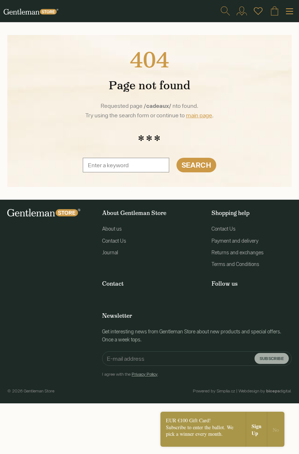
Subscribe (272, 358)
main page (199, 115)
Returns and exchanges (237, 252)
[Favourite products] (258, 11)
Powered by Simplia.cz (214, 391)
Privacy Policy (145, 374)
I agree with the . (130, 374)
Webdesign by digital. (265, 391)
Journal (110, 252)
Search (196, 165)
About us (112, 229)
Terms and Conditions (235, 264)
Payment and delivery (235, 241)
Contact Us (114, 241)
